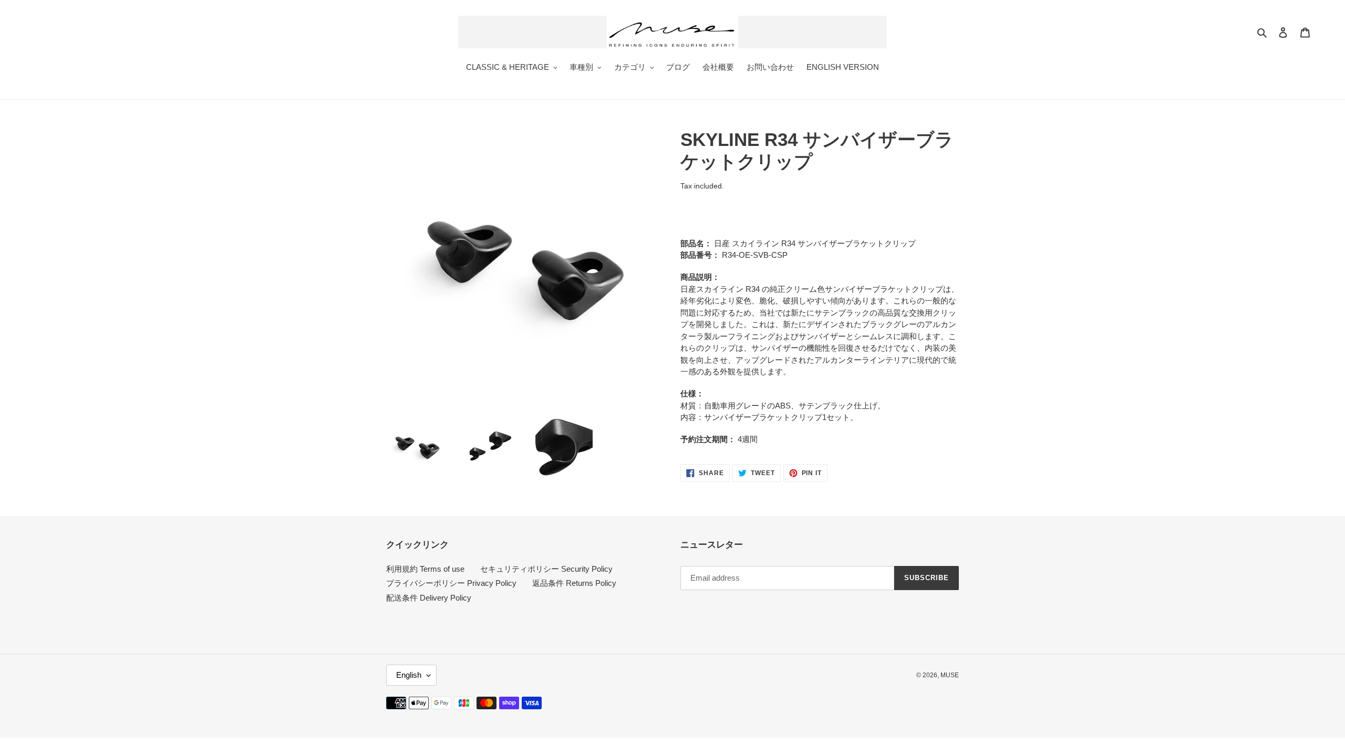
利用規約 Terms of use (425, 568)
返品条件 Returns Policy (574, 583)
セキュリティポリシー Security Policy (546, 568)
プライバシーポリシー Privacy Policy (451, 583)
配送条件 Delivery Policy (428, 597)
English (408, 674)
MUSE (949, 675)
